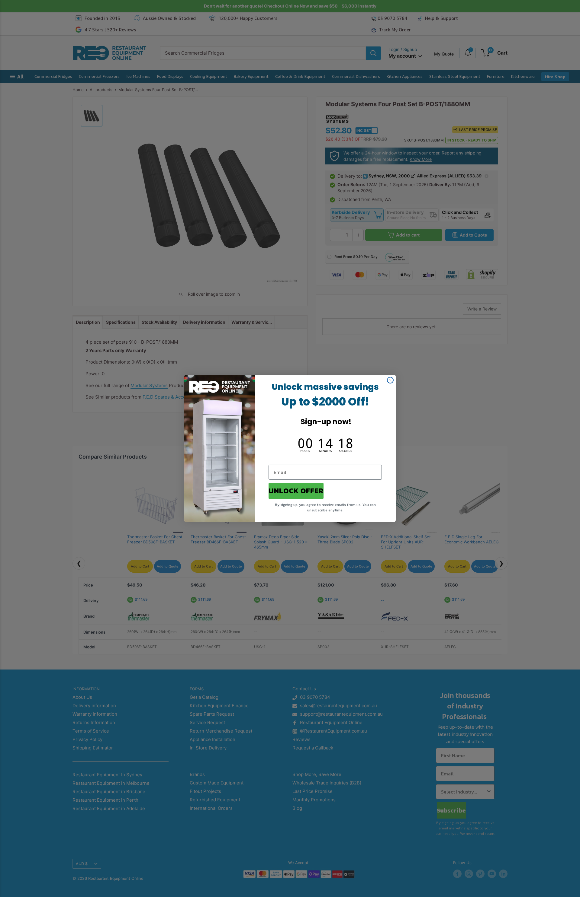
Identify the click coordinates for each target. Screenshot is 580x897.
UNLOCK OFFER (296, 491)
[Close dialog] (390, 380)
